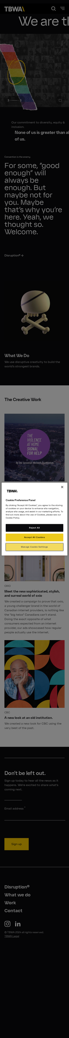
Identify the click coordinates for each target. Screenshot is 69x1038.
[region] (34, 519)
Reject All (34, 527)
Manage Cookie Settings (34, 547)
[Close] (62, 487)
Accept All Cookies (34, 537)
